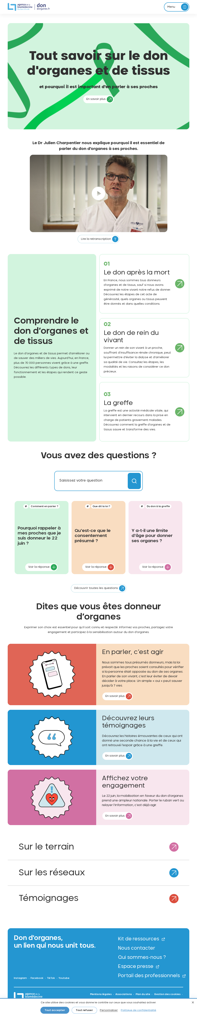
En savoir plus (96, 99)
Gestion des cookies (167, 994)
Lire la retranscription (96, 239)
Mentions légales (101, 994)
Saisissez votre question (80, 480)
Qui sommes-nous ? (142, 957)
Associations (123, 994)
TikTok (51, 978)
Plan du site (143, 994)
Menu (171, 7)
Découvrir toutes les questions (96, 588)
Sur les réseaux (51, 873)
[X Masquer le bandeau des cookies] (192, 1003)
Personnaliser (109, 1010)
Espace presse (135, 966)
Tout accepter (55, 1010)
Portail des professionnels (149, 975)
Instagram (20, 978)
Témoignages (48, 898)
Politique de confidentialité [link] (138, 1010)
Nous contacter (136, 948)
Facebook (37, 978)
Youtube (63, 978)
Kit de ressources (138, 939)
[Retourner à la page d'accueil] (29, 7)
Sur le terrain (46, 847)
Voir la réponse (39, 567)
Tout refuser (84, 1010)
